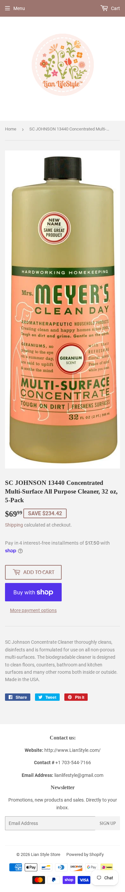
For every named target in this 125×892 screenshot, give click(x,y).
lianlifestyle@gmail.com (62, 775)
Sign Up (108, 823)
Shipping (14, 525)
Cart (115, 8)
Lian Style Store (45, 854)
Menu (19, 8)
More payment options (33, 610)
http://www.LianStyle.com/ (72, 750)
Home (10, 128)
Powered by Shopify (85, 854)
